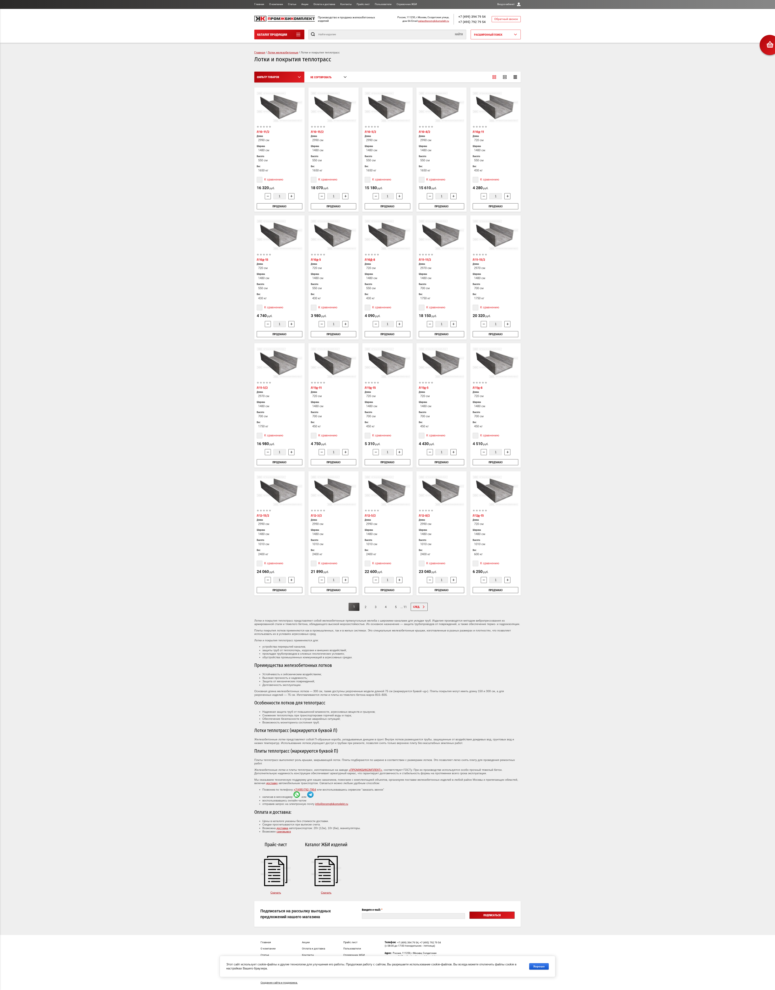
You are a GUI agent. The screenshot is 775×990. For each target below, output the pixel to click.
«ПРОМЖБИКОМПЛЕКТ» (365, 769)
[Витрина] (494, 77)
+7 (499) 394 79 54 (472, 17)
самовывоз (283, 831)
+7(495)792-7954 (305, 789)
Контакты (346, 4)
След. (416, 607)
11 (403, 607)
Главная (259, 4)
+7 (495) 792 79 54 (472, 22)
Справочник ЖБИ (407, 4)
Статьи (292, 4)
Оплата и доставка (324, 4)
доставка (282, 828)
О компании (276, 4)
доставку (272, 783)
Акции (304, 4)
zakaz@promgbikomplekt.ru (433, 21)
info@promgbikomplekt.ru (331, 803)
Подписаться (492, 915)
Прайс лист (363, 4)
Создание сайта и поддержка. (279, 982)
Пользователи (383, 4)
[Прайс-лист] (515, 77)
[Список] (504, 77)
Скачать (275, 892)
